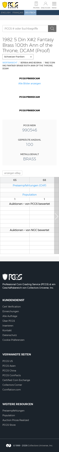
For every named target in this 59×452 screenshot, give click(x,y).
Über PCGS (8, 320)
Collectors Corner (12, 384)
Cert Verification (11, 306)
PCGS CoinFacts (11, 375)
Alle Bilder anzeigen (29, 83)
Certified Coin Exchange (16, 380)
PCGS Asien (9, 365)
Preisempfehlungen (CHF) (29, 185)
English (5, 12)
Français (17, 12)
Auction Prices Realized (15, 420)
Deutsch (30, 12)
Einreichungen (10, 311)
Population (29, 194)
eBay (12, 173)
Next (56, 215)
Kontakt (7, 330)
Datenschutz (9, 335)
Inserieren (7, 325)
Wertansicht (9, 62)
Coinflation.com (11, 389)
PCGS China (9, 370)
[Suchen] (52, 28)
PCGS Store (9, 424)
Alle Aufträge (9, 316)
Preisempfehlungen (13, 410)
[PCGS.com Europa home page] (10, 5)
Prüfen (36, 8)
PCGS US (7, 361)
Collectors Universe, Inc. (40, 445)
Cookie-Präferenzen (13, 339)
